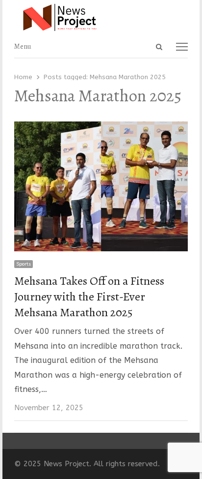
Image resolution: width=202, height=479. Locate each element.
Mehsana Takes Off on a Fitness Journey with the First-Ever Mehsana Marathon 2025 (89, 296)
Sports (23, 264)
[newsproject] (101, 17)
